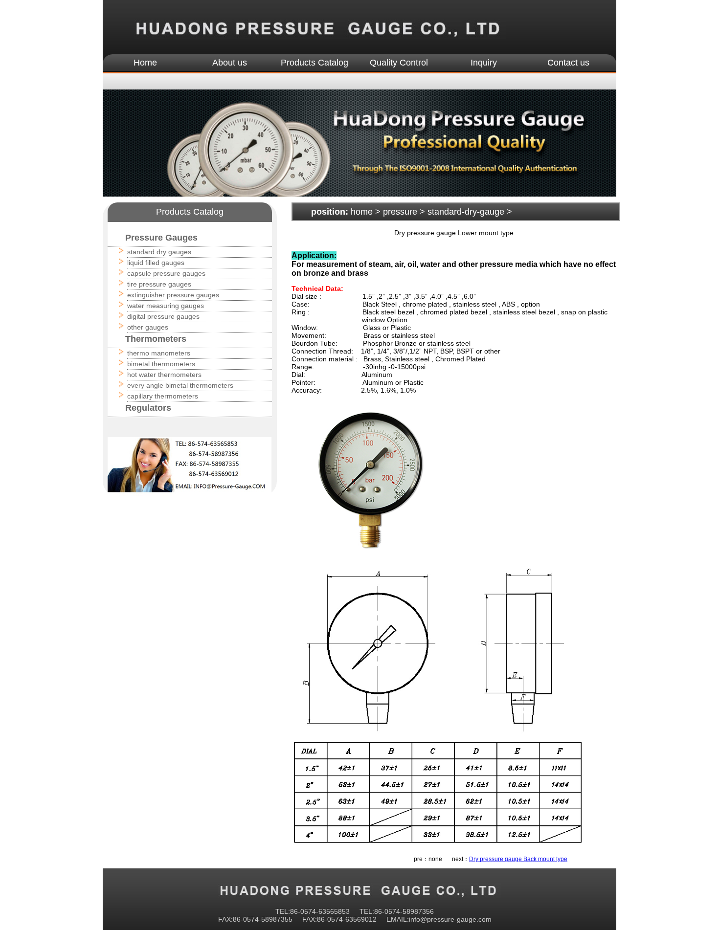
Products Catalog (314, 62)
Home (145, 62)
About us (229, 62)
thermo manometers (158, 353)
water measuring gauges (165, 306)
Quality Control (399, 62)
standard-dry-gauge (465, 212)
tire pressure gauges (159, 284)
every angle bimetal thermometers (180, 385)
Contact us (568, 62)
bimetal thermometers (161, 364)
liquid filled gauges (155, 262)
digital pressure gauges (163, 316)
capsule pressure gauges (166, 273)
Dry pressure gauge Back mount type (518, 859)
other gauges (147, 327)
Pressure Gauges (161, 238)
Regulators (148, 408)
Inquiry (484, 62)
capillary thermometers (162, 396)
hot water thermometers (164, 374)
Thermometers (155, 339)
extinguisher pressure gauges (173, 295)
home (362, 212)
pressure (400, 212)
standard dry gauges (159, 252)
